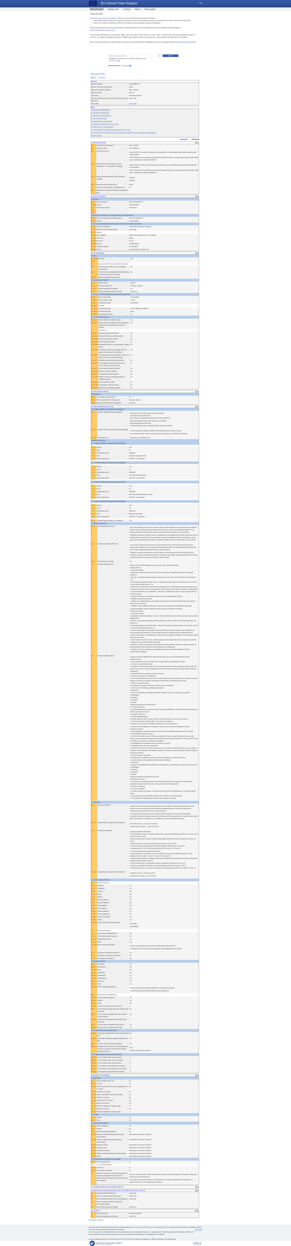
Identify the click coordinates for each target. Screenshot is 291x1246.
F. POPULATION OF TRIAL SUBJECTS (102, 127)
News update (150, 9)
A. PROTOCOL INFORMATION (100, 110)
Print (95, 77)
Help (200, 3)
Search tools (125, 66)
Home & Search (96, 9)
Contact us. (100, 1220)
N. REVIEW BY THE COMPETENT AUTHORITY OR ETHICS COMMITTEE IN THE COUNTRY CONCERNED (123, 133)
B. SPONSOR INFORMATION (100, 113)
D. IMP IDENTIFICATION (99, 119)
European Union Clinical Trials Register (105, 18)
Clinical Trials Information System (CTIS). (102, 30)
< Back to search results (97, 74)
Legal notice (198, 1230)
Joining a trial (113, 9)
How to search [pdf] (114, 60)
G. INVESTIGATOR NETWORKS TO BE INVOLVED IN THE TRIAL (111, 130)
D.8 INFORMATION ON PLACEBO (101, 121)
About (137, 9)
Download (102, 77)
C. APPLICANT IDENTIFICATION (101, 116)
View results (133, 104)
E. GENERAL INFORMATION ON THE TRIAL (104, 124)
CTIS (148, 1232)
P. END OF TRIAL (96, 136)
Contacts (126, 9)
